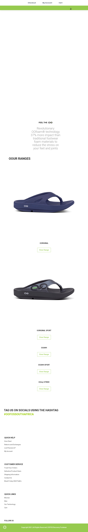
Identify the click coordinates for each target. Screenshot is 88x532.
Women (7, 498)
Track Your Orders (10, 468)
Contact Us (8, 478)
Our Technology (9, 504)
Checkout (32, 3)
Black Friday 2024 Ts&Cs (12, 481)
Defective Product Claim (12, 471)
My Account (47, 3)
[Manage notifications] (4, 527)
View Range (44, 250)
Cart (60, 3)
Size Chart (7, 441)
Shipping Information (11, 474)
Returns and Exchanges (12, 444)
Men (5, 501)
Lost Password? (10, 448)
